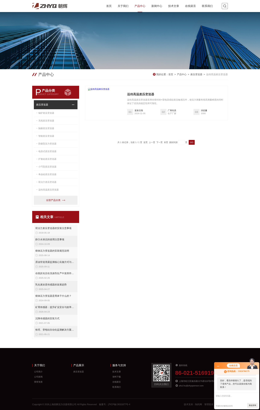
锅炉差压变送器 (46, 113)
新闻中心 (156, 6)
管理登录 (208, 404)
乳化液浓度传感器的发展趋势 (51, 284)
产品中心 (140, 6)
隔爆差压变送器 (46, 128)
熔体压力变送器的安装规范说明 (52, 250)
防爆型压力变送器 (47, 143)
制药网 (198, 404)
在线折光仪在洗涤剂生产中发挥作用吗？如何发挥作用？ (55, 273)
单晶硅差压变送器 (47, 174)
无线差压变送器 (46, 120)
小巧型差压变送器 (47, 166)
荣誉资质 (38, 382)
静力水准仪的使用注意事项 (49, 239)
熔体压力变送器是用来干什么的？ (53, 296)
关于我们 (123, 6)
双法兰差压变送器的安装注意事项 (53, 228)
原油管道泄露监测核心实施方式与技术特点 (55, 262)
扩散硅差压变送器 (47, 159)
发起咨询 (252, 405)
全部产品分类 (53, 200)
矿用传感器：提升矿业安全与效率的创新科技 (55, 307)
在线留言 (190, 6)
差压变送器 (196, 74)
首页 (109, 6)
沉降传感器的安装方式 (47, 318)
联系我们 (207, 6)
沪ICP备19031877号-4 (119, 404)
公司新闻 (38, 377)
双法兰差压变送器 (47, 182)
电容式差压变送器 (47, 151)
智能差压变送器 (46, 136)
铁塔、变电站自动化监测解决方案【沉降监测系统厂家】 (55, 329)
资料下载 (116, 377)
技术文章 (173, 6)
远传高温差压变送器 (48, 189)
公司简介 (38, 371)
